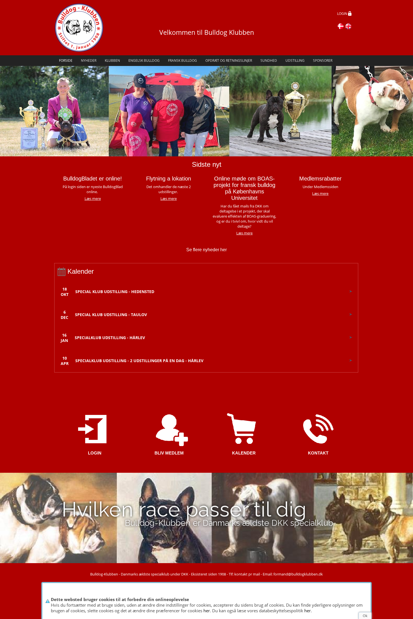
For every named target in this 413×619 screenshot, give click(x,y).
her (206, 610)
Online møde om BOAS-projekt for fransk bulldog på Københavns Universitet (244, 188)
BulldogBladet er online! (92, 178)
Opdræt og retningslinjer (228, 60)
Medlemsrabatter (320, 178)
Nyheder (88, 60)
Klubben (112, 60)
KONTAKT (318, 453)
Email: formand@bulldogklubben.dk (293, 574)
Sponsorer (322, 60)
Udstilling (295, 60)
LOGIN (342, 13)
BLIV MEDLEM (169, 453)
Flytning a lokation (168, 178)
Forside (65, 60)
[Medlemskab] (169, 428)
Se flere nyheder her (206, 249)
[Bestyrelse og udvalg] (318, 428)
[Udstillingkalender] (244, 428)
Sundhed (268, 60)
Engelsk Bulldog (144, 60)
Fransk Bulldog (182, 60)
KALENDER (244, 453)
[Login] (95, 428)
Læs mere (168, 198)
